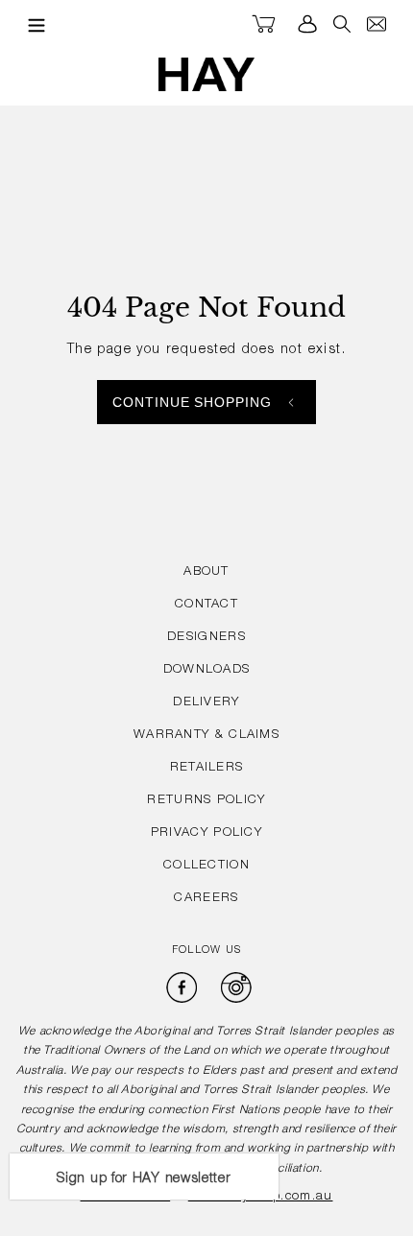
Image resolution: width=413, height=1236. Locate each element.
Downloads (207, 670)
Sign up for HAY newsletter (144, 1179)
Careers (206, 898)
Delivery (206, 703)
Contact (206, 605)
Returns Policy (206, 801)
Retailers (207, 768)
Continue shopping (192, 402)
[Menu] (31, 25)
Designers (206, 637)
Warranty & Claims (206, 735)
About (206, 572)
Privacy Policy (206, 833)
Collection (206, 866)
